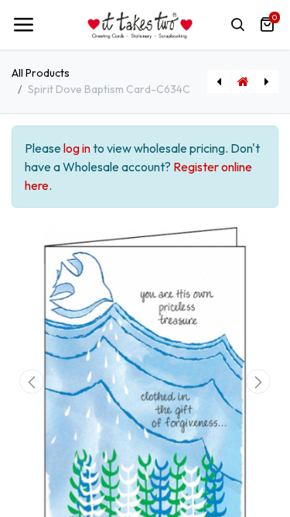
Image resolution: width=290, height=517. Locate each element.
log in (76, 148)
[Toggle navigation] (23, 24)
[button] (32, 381)
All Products (41, 73)
